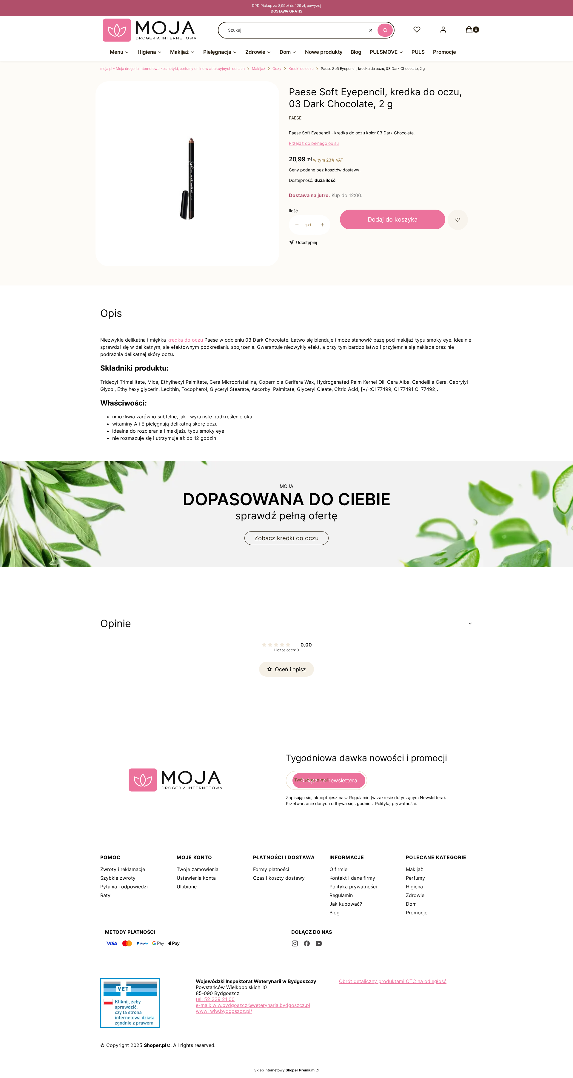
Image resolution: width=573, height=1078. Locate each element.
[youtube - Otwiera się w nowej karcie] (318, 943)
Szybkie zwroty (117, 878)
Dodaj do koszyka (393, 219)
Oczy (276, 68)
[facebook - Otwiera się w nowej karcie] (306, 943)
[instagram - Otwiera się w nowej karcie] (294, 943)
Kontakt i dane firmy (352, 878)
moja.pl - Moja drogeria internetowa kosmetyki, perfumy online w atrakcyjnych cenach (172, 68)
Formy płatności (271, 869)
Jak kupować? (345, 904)
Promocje (416, 913)
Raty (105, 895)
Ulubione (187, 887)
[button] (385, 30)
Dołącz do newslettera (329, 780)
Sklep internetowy (284, 1070)
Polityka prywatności (353, 887)
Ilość (293, 210)
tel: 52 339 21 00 (215, 999)
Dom (411, 904)
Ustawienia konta (196, 878)
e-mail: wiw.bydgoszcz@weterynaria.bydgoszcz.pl (253, 1005)
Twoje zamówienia (197, 869)
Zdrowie (415, 895)
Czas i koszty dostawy (279, 878)
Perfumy (415, 878)
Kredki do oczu (301, 68)
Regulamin (341, 895)
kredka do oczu (184, 340)
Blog (334, 913)
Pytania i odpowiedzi (124, 887)
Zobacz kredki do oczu (286, 538)
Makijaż (258, 68)
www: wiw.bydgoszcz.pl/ (224, 1011)
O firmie (338, 869)
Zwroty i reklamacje (122, 869)
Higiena (414, 887)
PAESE (295, 117)
